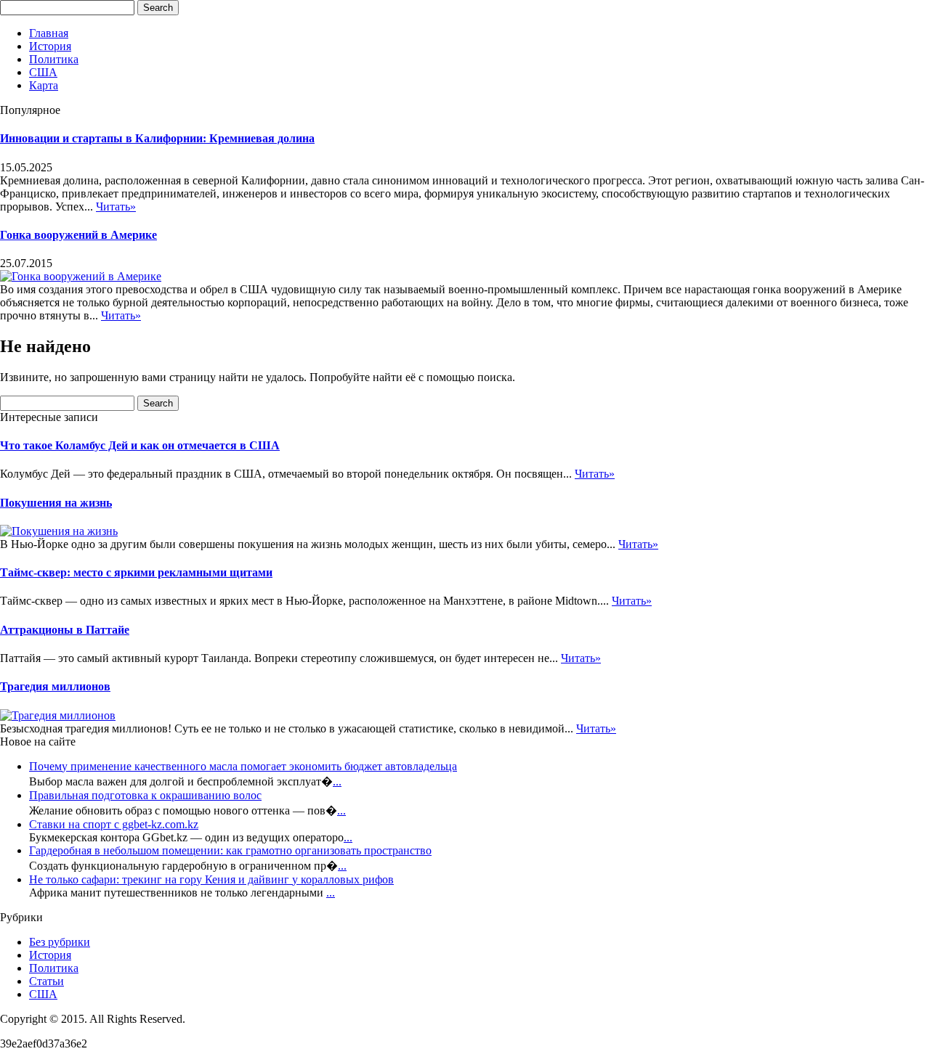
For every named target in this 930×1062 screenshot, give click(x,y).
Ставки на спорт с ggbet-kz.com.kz (113, 824)
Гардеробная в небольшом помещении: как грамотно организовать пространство (230, 850)
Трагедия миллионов (55, 686)
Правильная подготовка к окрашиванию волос (145, 795)
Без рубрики (59, 942)
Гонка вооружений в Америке (78, 235)
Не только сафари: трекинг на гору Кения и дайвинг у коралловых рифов (211, 879)
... (337, 781)
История (50, 46)
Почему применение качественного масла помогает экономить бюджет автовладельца (243, 766)
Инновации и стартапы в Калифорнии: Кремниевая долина (157, 138)
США (43, 72)
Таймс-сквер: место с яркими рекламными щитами (136, 572)
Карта (43, 85)
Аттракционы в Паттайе (64, 630)
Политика (53, 59)
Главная (48, 33)
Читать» (116, 206)
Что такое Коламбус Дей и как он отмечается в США (140, 445)
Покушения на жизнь (56, 503)
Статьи (46, 981)
